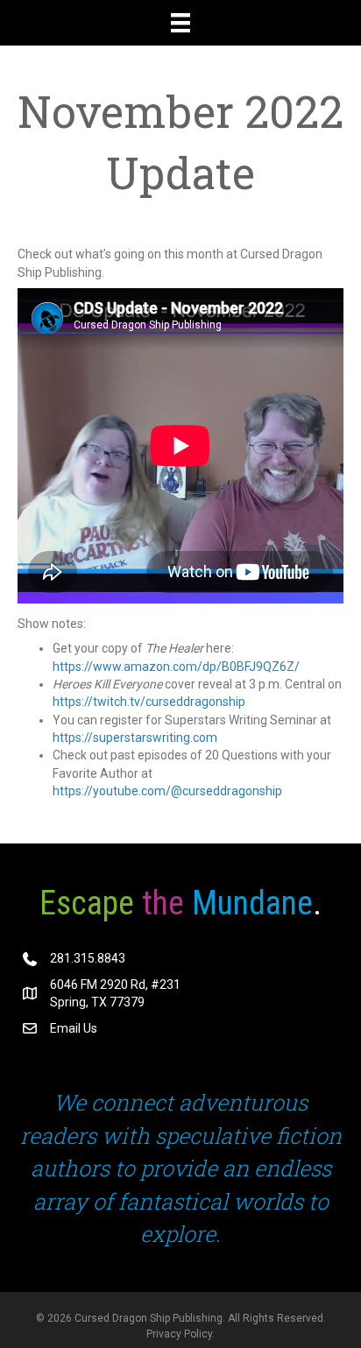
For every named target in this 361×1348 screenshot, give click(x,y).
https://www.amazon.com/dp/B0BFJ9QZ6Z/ (176, 667)
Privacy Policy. (180, 1334)
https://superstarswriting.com (135, 737)
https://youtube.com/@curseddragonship (167, 791)
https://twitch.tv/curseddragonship (149, 702)
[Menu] (180, 23)
